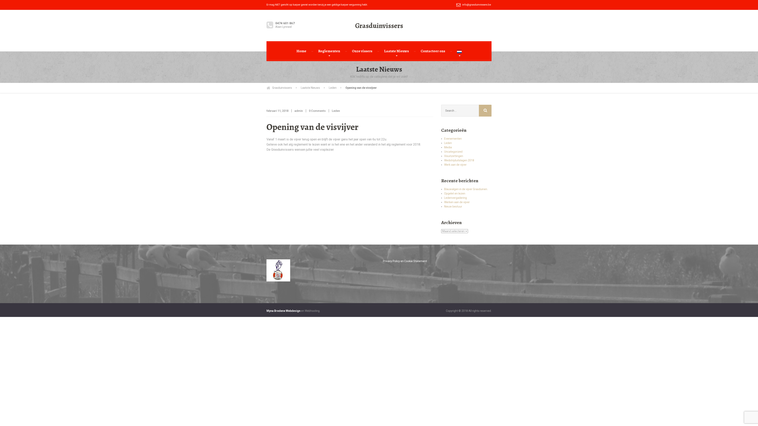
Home (301, 51)
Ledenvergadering (455, 197)
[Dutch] (459, 51)
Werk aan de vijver (455, 164)
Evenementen (453, 138)
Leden (336, 110)
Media (448, 147)
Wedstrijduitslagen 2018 (459, 160)
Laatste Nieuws (396, 51)
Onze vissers (362, 51)
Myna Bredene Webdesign (283, 310)
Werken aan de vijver (457, 202)
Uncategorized (453, 151)
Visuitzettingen (453, 156)
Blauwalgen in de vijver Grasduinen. (466, 189)
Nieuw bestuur (453, 206)
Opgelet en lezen (454, 193)
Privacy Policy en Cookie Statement (405, 261)
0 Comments (317, 110)
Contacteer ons (433, 51)
